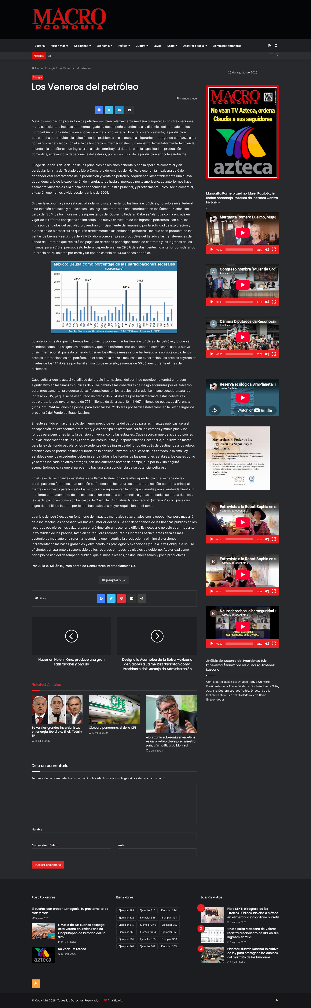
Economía (103, 45)
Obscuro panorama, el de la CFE (112, 727)
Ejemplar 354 (148, 932)
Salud (171, 45)
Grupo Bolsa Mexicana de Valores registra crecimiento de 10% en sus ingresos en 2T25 (253, 933)
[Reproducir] (212, 249)
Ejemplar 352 (169, 924)
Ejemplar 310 (147, 910)
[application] (242, 233)
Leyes (157, 45)
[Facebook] (99, 110)
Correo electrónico (45, 845)
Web (121, 845)
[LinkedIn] (119, 110)
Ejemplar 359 (148, 939)
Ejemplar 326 (148, 917)
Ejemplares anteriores (227, 45)
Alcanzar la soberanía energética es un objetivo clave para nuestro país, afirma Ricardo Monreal (170, 741)
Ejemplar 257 (115, 580)
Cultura (140, 45)
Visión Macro (59, 45)
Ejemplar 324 (169, 910)
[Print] (142, 598)
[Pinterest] (121, 598)
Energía (50, 68)
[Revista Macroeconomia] (69, 19)
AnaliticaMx (115, 1000)
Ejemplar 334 (169, 917)
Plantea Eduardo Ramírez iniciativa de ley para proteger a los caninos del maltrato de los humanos (252, 953)
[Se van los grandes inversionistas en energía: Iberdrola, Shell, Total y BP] (57, 709)
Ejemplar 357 (126, 939)
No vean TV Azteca (72, 949)
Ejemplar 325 (126, 917)
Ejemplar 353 (126, 932)
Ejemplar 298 (126, 910)
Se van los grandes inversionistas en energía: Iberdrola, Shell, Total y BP (57, 731)
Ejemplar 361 (126, 946)
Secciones (81, 45)
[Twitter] (109, 110)
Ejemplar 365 (169, 946)
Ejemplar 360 (169, 939)
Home (38, 68)
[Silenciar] (267, 249)
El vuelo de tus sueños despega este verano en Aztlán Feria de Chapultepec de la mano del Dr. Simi (81, 931)
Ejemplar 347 (126, 924)
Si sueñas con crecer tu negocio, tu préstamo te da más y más (70, 911)
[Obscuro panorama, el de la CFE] (114, 709)
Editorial (40, 45)
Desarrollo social (193, 45)
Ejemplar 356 (169, 932)
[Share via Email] (129, 110)
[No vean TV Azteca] (43, 955)
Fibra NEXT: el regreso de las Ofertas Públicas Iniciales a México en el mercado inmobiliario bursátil (253, 913)
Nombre (38, 829)
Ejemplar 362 (147, 946)
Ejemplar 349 (148, 924)
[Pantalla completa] (274, 249)
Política (122, 45)
